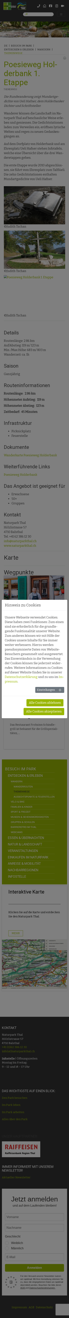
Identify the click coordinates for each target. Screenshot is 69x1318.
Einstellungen (46, 690)
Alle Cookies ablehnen (45, 702)
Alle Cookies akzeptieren (44, 711)
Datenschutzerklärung (21, 677)
